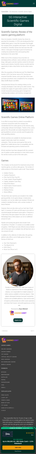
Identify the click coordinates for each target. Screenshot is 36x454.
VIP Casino (4, 354)
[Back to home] (10, 3)
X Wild (3, 410)
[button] (34, 3)
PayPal (3, 379)
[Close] (34, 427)
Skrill (3, 387)
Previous (5, 330)
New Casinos (5, 359)
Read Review (18, 451)
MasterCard (5, 374)
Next (32, 330)
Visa (2, 385)
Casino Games (5, 351)
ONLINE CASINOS (6, 349)
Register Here (18, 320)
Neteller (4, 377)
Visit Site (18, 447)
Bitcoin (3, 372)
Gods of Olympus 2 (7, 407)
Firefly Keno (5, 400)
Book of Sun (5, 402)
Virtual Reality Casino (9, 356)
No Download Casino (8, 361)
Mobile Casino (6, 364)
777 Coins (4, 405)
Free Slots (5, 395)
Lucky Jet (4, 397)
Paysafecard (5, 382)
